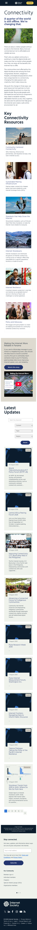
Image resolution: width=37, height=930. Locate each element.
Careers (23, 923)
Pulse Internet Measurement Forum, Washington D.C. (17, 680)
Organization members (11, 885)
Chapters (6, 880)
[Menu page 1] (16, 892)
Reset (25, 442)
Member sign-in (8, 875)
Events (28, 450)
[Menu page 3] (20, 892)
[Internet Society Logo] (12, 904)
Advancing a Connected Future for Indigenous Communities (18, 600)
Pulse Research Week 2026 (17, 645)
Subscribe (13, 863)
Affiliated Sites (11, 925)
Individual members (10, 877)
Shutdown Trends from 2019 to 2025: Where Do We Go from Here (18, 787)
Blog (28, 580)
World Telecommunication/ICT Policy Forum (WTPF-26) (18, 470)
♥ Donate (29, 3)
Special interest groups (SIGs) (13, 883)
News (28, 535)
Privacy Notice (25, 919)
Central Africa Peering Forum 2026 (17, 513)
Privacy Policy (17, 857)
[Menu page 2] (18, 892)
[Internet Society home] (18, 3)
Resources (27, 767)
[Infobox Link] (18, 152)
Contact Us (15, 923)
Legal (15, 921)
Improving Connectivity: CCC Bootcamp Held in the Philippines (18, 555)
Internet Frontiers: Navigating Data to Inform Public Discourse (18, 715)
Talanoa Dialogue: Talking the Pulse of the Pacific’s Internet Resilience (18, 751)
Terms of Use (7, 921)
